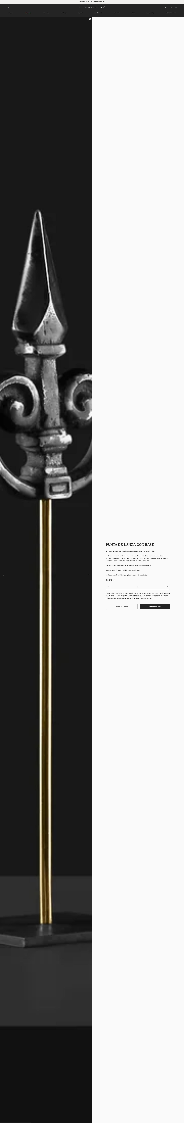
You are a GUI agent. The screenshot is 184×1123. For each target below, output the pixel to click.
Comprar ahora (155, 606)
